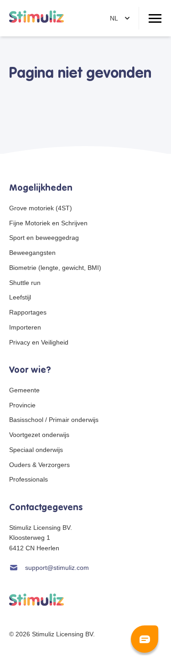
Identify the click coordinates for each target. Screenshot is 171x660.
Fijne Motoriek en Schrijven (48, 223)
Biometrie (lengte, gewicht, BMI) (55, 267)
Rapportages (28, 312)
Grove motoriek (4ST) (40, 208)
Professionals (28, 479)
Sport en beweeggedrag (44, 237)
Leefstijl (20, 297)
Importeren (25, 327)
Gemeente (24, 390)
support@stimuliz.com (57, 567)
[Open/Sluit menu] (155, 18)
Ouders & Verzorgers (39, 464)
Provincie (22, 405)
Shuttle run (25, 282)
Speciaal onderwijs (36, 449)
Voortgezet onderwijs (39, 434)
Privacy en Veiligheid (38, 342)
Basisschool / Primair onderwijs (53, 419)
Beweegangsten (32, 252)
